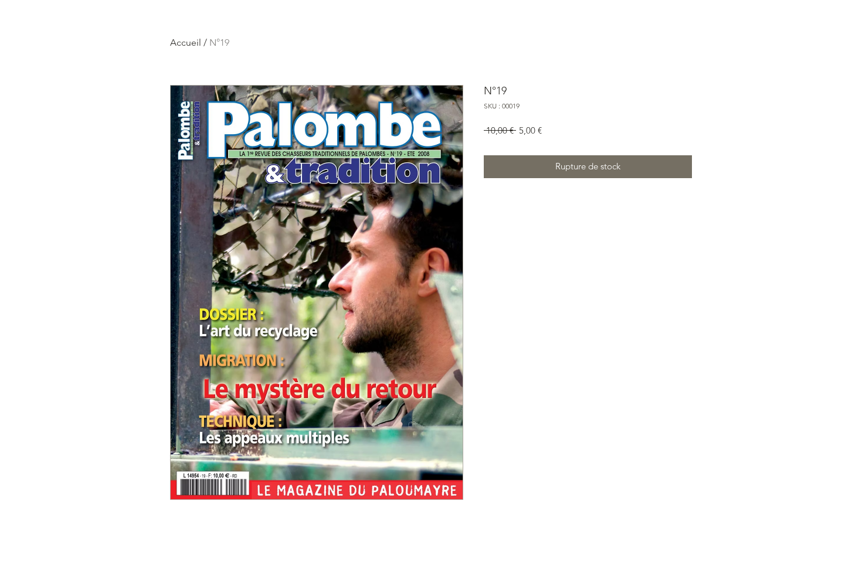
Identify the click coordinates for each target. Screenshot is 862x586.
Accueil (185, 42)
